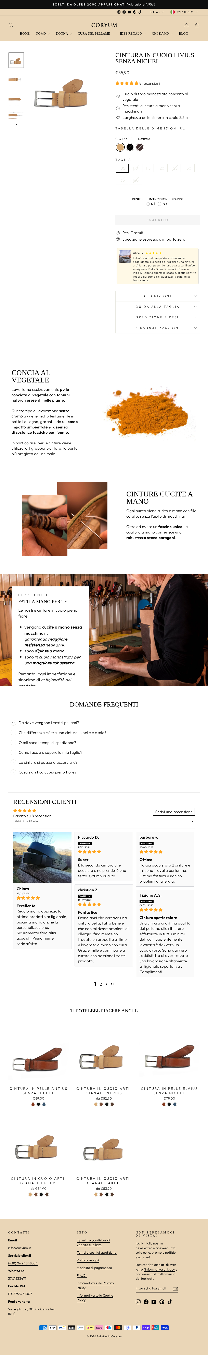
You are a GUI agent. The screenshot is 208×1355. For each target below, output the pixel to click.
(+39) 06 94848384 (23, 1263)
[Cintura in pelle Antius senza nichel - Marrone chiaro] (33, 1104)
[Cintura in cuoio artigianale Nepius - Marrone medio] (112, 1104)
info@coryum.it (19, 1248)
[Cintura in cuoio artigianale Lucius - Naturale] (30, 1194)
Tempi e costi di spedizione (97, 1252)
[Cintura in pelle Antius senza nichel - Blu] (44, 1104)
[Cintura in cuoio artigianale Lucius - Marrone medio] (47, 1194)
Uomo (41, 33)
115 (148, 168)
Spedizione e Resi (157, 317)
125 (175, 168)
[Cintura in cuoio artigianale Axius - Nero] (107, 1194)
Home (25, 33)
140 (135, 180)
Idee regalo (131, 33)
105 (122, 168)
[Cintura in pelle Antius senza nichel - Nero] (38, 1104)
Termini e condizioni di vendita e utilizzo (93, 1242)
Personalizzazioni (158, 328)
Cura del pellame (94, 33)
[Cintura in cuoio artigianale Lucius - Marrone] (36, 1194)
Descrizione (158, 296)
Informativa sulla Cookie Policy (95, 1297)
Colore (132, 139)
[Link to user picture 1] (42, 857)
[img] (42, 898)
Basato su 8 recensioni (32, 815)
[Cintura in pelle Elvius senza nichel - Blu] (175, 1104)
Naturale (120, 147)
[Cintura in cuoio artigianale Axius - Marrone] (101, 1194)
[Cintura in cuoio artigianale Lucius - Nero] (41, 1194)
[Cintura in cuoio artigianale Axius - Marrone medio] (112, 1194)
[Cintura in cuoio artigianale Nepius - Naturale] (96, 1104)
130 (188, 168)
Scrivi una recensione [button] (174, 811)
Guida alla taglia (157, 307)
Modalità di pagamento (94, 1268)
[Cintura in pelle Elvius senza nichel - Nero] (169, 1104)
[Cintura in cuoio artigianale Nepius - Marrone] (101, 1104)
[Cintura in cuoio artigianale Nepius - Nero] (107, 1104)
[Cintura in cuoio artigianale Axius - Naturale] (96, 1194)
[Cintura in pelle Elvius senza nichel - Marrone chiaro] (164, 1104)
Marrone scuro (140, 147)
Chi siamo (161, 33)
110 (135, 168)
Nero (130, 147)
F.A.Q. (82, 1275)
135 (122, 180)
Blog (183, 33)
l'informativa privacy (159, 1269)
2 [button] (101, 984)
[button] (127, 83)
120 (161, 168)
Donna (62, 33)
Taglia (123, 160)
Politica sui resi (88, 1260)
